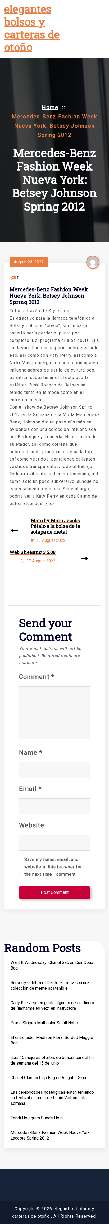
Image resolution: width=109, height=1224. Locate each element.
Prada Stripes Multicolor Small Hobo (44, 1022)
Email (30, 789)
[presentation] (14, 531)
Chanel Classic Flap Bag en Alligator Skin (48, 1077)
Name (30, 752)
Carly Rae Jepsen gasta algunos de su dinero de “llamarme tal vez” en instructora (52, 1005)
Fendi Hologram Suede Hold (37, 1117)
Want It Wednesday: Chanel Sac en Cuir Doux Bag (52, 965)
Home (50, 107)
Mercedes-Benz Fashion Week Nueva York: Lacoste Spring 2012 (50, 1135)
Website (31, 825)
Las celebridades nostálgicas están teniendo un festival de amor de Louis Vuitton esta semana (52, 1098)
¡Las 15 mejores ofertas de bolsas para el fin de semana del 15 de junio (52, 1060)
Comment (36, 677)
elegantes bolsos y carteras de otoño (32, 28)
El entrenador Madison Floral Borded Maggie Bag (52, 1040)
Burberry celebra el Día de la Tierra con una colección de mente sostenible (50, 985)
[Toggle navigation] (99, 30)
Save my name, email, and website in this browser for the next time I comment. (53, 867)
